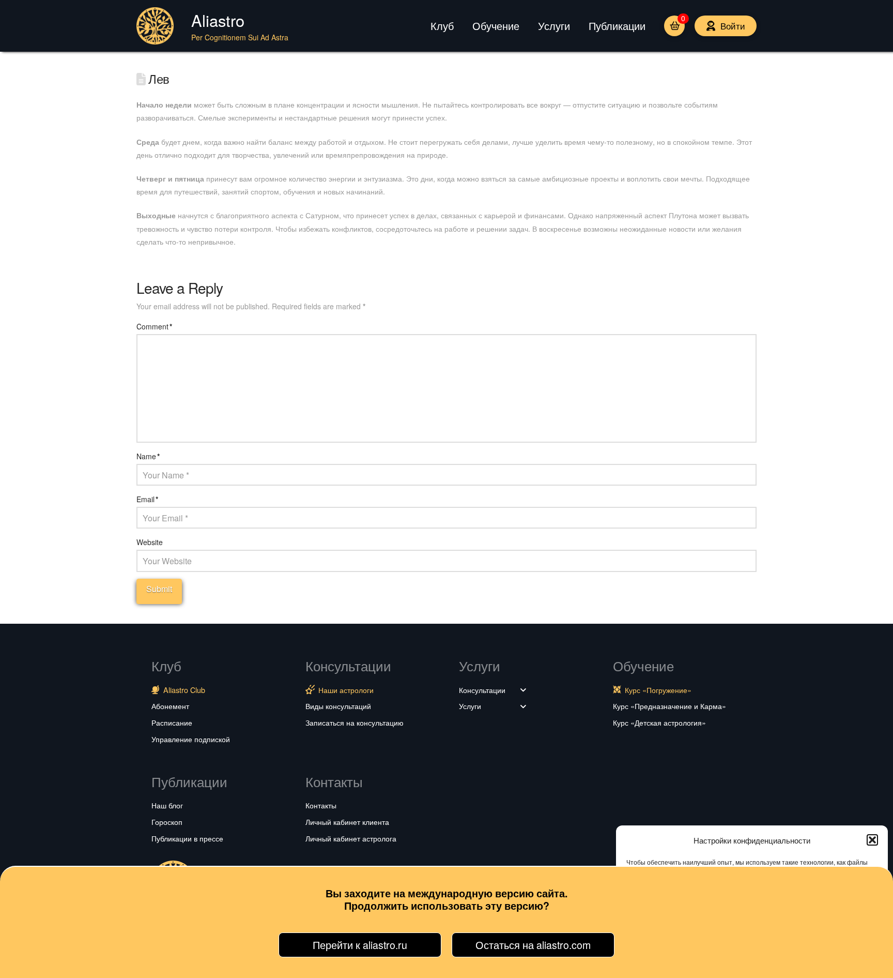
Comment (154, 326)
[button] (872, 840)
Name (148, 456)
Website (149, 542)
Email (147, 499)
